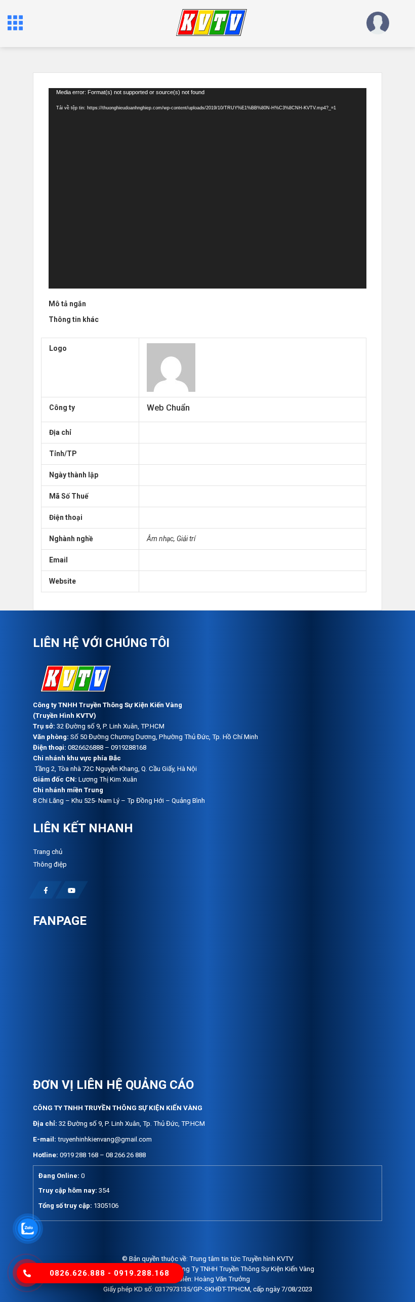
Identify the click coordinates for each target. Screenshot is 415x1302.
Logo (58, 348)
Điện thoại (65, 517)
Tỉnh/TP (63, 454)
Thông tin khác (74, 319)
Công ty (62, 407)
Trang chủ (47, 852)
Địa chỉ (60, 432)
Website (62, 581)
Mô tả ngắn (67, 304)
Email (58, 560)
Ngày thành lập (73, 475)
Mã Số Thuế (69, 496)
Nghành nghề (71, 539)
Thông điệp (50, 864)
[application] (207, 188)
